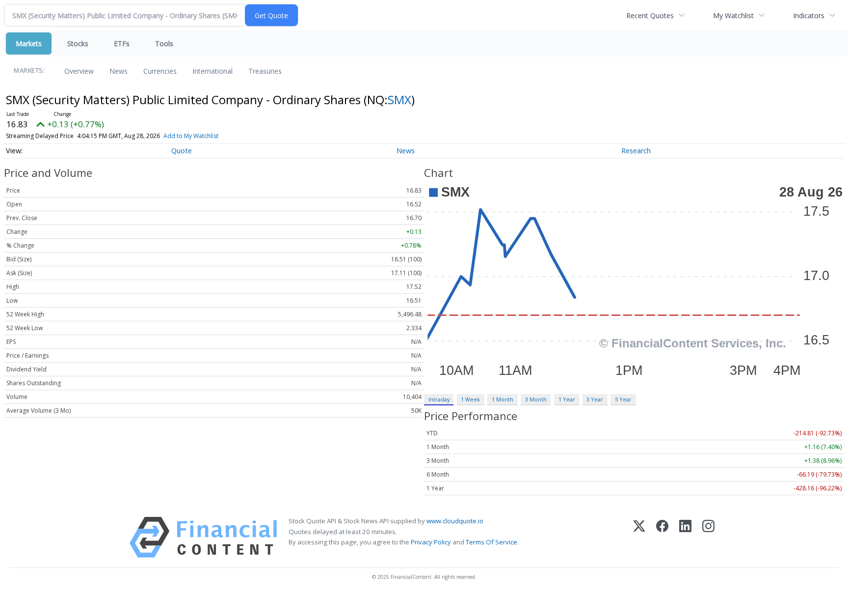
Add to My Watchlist (190, 136)
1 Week (470, 399)
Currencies (160, 71)
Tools (164, 43)
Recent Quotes (650, 15)
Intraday (439, 399)
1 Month (502, 399)
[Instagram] (708, 537)
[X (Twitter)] (639, 537)
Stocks (77, 43)
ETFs (122, 43)
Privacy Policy (431, 542)
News (118, 71)
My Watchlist (733, 15)
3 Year (594, 399)
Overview (79, 71)
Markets (29, 43)
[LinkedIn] (685, 537)
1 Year (566, 399)
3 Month (536, 399)
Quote (181, 150)
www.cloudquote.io (454, 520)
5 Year (623, 399)
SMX (399, 99)
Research (636, 150)
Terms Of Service (491, 542)
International (212, 71)
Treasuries (265, 71)
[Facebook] (662, 537)
